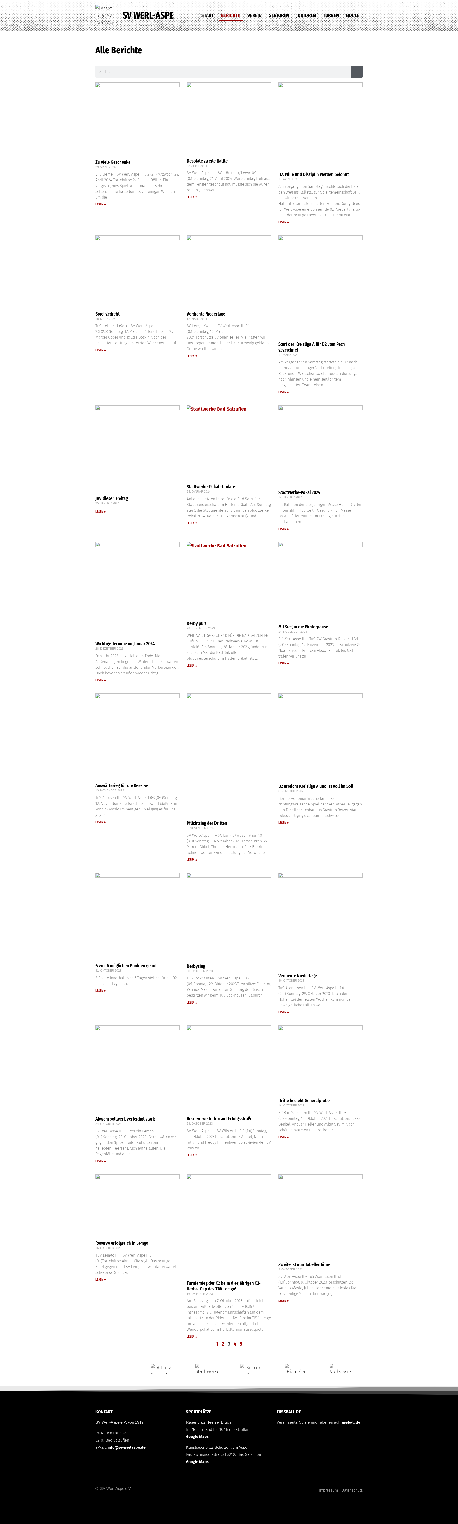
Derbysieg (196, 966)
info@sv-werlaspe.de (127, 1447)
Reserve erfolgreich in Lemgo (121, 1243)
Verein (254, 15)
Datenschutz (352, 1490)
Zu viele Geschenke (112, 162)
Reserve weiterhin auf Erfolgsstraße (219, 1118)
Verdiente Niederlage (206, 314)
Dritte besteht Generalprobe (304, 1100)
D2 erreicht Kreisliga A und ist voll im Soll (316, 786)
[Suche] (357, 72)
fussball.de (350, 1422)
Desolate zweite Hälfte (207, 161)
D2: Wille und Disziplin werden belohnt (313, 174)
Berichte (230, 15)
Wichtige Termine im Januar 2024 (125, 644)
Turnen (331, 15)
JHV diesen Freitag (111, 498)
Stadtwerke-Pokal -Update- (212, 486)
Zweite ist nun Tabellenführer (305, 1264)
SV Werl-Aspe (148, 15)
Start (207, 15)
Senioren (279, 15)
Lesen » (100, 204)
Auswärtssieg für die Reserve (121, 785)
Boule (352, 15)
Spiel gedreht (107, 314)
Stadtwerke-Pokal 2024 (299, 492)
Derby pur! (196, 623)
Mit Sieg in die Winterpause (303, 627)
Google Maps (197, 1436)
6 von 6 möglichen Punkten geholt (127, 965)
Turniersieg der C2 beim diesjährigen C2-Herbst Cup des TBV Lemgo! (224, 1286)
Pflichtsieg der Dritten (207, 823)
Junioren (306, 15)
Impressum (328, 1490)
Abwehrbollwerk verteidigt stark (125, 1119)
